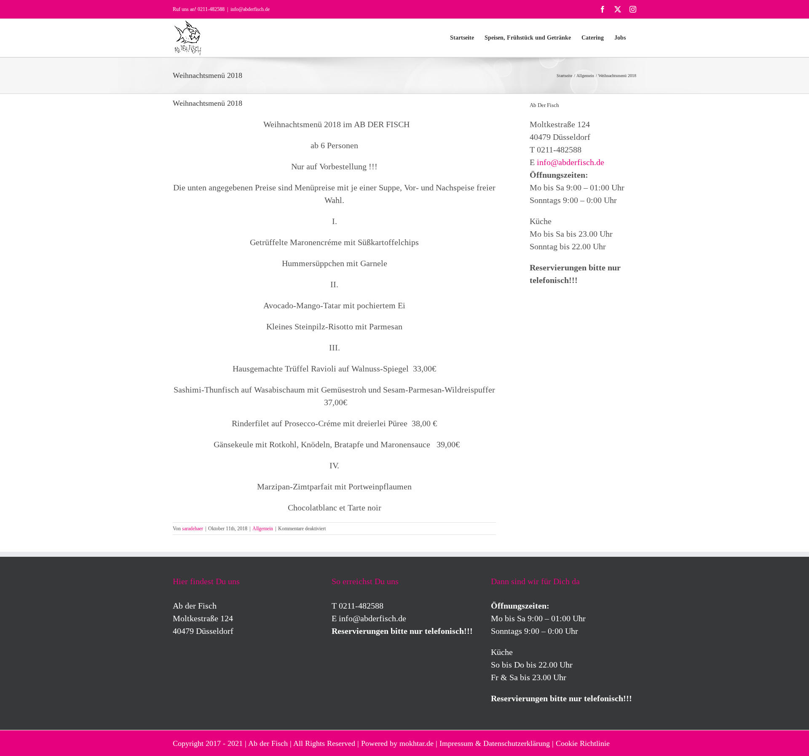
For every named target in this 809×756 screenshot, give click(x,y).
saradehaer (192, 529)
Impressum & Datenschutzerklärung (494, 743)
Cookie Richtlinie (583, 743)
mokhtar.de (416, 743)
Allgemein (262, 529)
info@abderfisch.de (250, 9)
